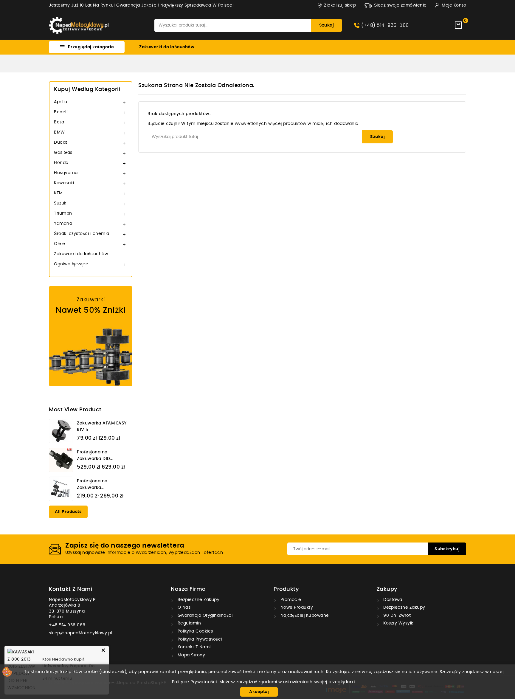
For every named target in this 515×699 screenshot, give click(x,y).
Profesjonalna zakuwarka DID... (95, 455)
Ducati (61, 142)
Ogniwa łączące (71, 264)
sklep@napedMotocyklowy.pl (80, 633)
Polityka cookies (194, 631)
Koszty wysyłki (398, 623)
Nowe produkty (296, 607)
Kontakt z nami (70, 589)
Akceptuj (259, 692)
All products (68, 512)
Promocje (290, 600)
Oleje (59, 244)
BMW (59, 132)
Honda (61, 163)
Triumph (63, 213)
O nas (183, 607)
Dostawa (392, 600)
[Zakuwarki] (90, 336)
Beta (59, 122)
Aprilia (60, 102)
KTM (58, 193)
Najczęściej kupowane (304, 615)
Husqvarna (66, 173)
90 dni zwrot (396, 615)
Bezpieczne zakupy (197, 600)
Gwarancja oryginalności (204, 615)
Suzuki (60, 203)
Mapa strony (190, 655)
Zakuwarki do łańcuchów (166, 47)
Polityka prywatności (199, 639)
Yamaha (63, 223)
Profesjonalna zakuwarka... (92, 484)
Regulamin (188, 623)
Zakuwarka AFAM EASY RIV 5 (102, 426)
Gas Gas (63, 153)
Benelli (61, 112)
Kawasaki (64, 183)
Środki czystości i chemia (81, 234)
